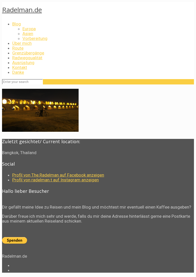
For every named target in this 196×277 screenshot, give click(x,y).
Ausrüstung (23, 62)
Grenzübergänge (28, 52)
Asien (27, 33)
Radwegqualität (27, 57)
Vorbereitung (34, 38)
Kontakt (19, 67)
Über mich (22, 43)
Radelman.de (22, 9)
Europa (29, 28)
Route (17, 48)
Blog (16, 23)
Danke (18, 72)
